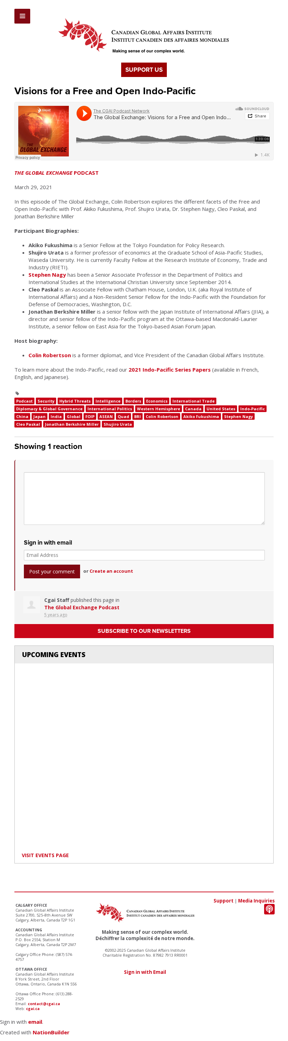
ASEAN (106, 416)
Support (224, 901)
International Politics (109, 408)
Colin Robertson (49, 355)
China (22, 416)
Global (73, 416)
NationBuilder (51, 1032)
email (35, 1021)
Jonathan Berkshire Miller (72, 424)
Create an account (111, 571)
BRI (137, 416)
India (56, 416)
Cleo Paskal (28, 424)
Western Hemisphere (158, 408)
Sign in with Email (145, 972)
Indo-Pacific (252, 408)
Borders (133, 401)
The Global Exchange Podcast (81, 607)
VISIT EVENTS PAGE (45, 855)
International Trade (193, 401)
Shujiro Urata (118, 424)
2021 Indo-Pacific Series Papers (170, 369)
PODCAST (56, 172)
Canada (193, 408)
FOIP (89, 416)
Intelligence (108, 401)
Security (46, 401)
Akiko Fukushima (201, 416)
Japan (39, 416)
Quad (123, 416)
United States (221, 408)
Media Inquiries (256, 901)
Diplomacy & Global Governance (49, 408)
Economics (157, 401)
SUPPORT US (144, 69)
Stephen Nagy (47, 274)
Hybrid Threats (75, 401)
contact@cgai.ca (44, 1003)
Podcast (24, 401)
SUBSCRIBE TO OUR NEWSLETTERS (144, 631)
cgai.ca (33, 1008)
